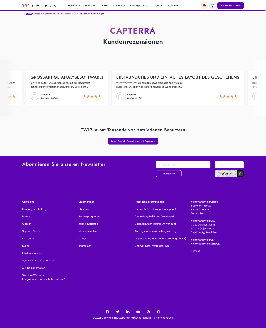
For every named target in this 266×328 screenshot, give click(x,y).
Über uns (83, 209)
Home (29, 13)
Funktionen (90, 5)
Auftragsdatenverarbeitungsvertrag (156, 231)
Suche (25, 245)
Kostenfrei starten (230, 5)
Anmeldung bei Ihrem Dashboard (154, 216)
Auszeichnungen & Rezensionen (57, 13)
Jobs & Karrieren (88, 223)
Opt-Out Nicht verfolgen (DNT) (153, 245)
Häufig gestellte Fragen (35, 209)
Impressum (84, 245)
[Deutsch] (204, 5)
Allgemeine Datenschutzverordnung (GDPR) (160, 238)
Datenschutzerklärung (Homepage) (155, 209)
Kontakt (83, 238)
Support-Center (31, 231)
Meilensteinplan (87, 231)
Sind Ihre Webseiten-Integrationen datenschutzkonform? (43, 277)
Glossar (26, 223)
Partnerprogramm (89, 216)
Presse (37, 13)
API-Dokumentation (33, 267)
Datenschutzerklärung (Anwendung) (156, 223)
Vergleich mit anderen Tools (38, 260)
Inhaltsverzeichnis (32, 253)
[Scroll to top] (259, 312)
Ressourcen (173, 5)
